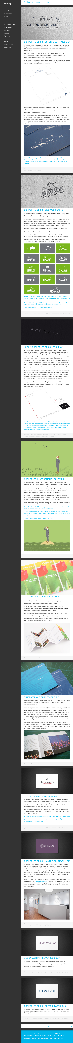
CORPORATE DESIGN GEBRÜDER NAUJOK (44, 210)
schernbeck (30, 170)
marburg (25, 170)
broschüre (41, 764)
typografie (65, 972)
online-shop (7, 11)
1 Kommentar (28, 828)
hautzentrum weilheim (28, 925)
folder (55, 658)
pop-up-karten (7, 38)
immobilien (58, 168)
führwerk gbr (56, 555)
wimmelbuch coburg (9, 47)
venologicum (26, 973)
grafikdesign (7, 30)
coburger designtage (9, 24)
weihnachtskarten (8, 44)
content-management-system (55, 924)
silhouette (34, 170)
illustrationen (61, 555)
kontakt (6, 16)
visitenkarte (39, 170)
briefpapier (47, 168)
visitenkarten (54, 436)
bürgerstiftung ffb (43, 658)
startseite (6, 8)
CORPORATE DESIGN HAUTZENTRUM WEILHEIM (47, 861)
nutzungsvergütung (58, 1038)
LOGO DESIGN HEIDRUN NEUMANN (41, 796)
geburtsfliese (27, 1038)
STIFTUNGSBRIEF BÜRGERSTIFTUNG (42, 597)
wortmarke (31, 973)
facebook (34, 1038)
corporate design (52, 168)
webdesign (55, 925)
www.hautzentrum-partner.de (42, 881)
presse (6, 41)
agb (51, 1038)
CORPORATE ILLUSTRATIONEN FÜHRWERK (44, 479)
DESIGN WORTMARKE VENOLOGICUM (42, 958)
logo (62, 168)
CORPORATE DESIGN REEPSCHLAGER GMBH (45, 1006)
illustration (6, 33)
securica (50, 436)
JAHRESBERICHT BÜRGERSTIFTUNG (41, 697)
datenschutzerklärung (43, 1038)
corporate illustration (50, 555)
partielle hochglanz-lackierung (42, 436)
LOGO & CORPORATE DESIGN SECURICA (43, 347)
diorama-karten (8, 27)
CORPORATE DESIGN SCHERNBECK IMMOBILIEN (47, 42)
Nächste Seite (71, 1026)
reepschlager (26, 1020)
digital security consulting (61, 434)
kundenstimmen (8, 13)
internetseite (35, 925)
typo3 (46, 925)
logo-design (7, 36)
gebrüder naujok (59, 313)
